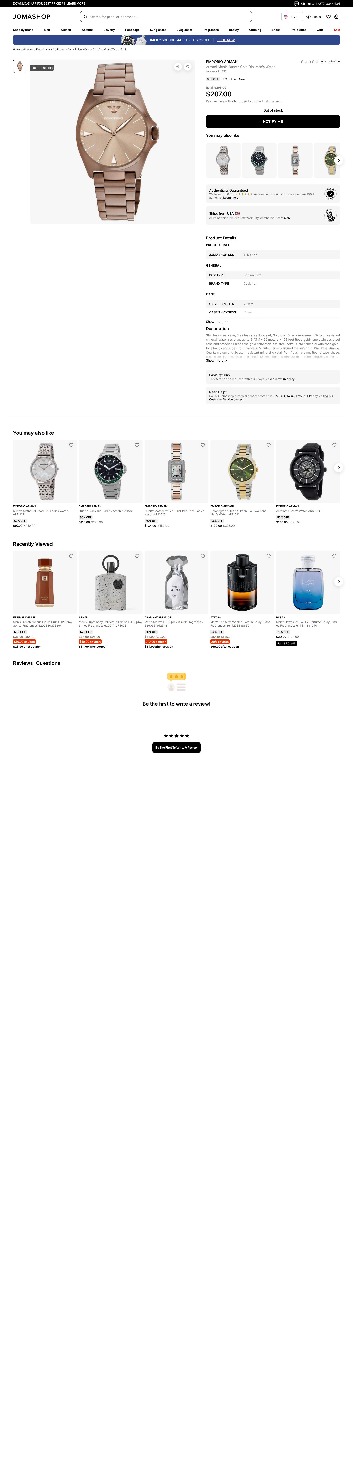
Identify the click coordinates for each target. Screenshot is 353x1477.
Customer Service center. (226, 399)
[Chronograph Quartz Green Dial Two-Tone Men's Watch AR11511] (269, 445)
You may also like (222, 135)
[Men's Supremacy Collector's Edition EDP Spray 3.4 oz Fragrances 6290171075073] (137, 556)
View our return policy (280, 379)
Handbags (132, 30)
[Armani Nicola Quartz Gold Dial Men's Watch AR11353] (188, 67)
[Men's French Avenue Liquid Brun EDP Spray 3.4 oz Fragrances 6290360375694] (71, 556)
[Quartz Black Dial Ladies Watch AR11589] (137, 445)
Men (47, 30)
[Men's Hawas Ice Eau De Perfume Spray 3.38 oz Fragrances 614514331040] (334, 556)
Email (299, 396)
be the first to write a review (176, 747)
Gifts (320, 30)
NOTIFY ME (273, 121)
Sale (337, 30)
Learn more (230, 197)
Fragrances (211, 30)
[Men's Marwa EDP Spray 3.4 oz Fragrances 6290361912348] (203, 556)
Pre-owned (298, 30)
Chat (310, 396)
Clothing (255, 30)
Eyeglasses (185, 30)
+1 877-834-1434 (281, 396)
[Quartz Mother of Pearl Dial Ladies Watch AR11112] (71, 445)
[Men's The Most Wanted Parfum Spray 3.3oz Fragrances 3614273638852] (269, 556)
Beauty (234, 30)
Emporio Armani (45, 49)
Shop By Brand (23, 30)
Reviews (23, 663)
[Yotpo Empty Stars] (309, 61)
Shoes (276, 30)
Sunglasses (158, 30)
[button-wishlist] (328, 16)
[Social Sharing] (178, 67)
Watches (87, 30)
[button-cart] (336, 16)
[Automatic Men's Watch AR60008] (334, 445)
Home (16, 49)
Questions (48, 663)
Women (65, 30)
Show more (214, 360)
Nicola (61, 49)
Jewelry (109, 30)
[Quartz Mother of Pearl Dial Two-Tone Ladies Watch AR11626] (203, 445)
